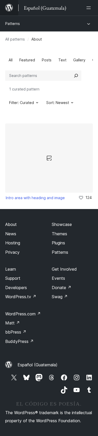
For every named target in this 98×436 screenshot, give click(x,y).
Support (12, 278)
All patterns (15, 39)
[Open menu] (89, 8)
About (11, 224)
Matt (12, 323)
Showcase (62, 224)
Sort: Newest (57, 102)
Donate (61, 287)
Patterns (12, 23)
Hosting (12, 242)
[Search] (76, 75)
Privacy (12, 252)
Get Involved (64, 269)
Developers (16, 287)
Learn (10, 269)
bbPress (15, 332)
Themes (59, 233)
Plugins (58, 242)
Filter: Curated (21, 102)
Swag (60, 296)
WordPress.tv (20, 296)
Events (58, 278)
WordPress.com (23, 313)
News (10, 233)
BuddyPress (19, 341)
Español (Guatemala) (37, 364)
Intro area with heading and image (35, 198)
